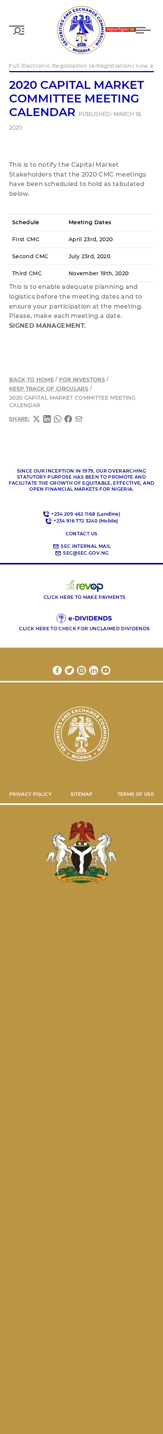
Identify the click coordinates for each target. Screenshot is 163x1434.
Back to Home (31, 379)
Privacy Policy (30, 794)
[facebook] (57, 670)
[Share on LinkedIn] (47, 419)
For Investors (82, 379)
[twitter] (69, 670)
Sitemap (81, 794)
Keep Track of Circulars (48, 388)
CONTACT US (82, 533)
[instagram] (81, 670)
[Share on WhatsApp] (57, 419)
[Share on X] (36, 419)
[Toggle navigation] (145, 30)
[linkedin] (93, 670)
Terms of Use (136, 794)
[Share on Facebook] (68, 419)
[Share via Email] (79, 419)
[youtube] (105, 670)
